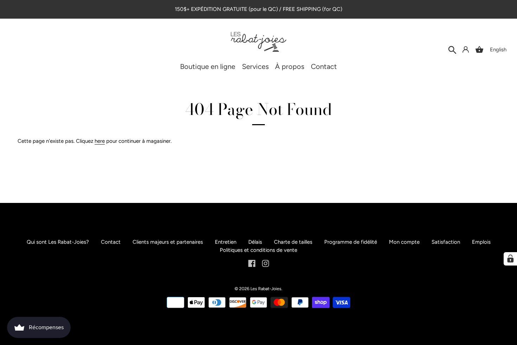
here (100, 141)
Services (255, 67)
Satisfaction (446, 242)
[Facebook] (251, 263)
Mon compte (404, 242)
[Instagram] (265, 263)
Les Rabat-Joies (265, 288)
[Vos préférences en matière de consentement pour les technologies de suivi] (510, 259)
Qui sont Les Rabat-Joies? (58, 242)
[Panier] (479, 49)
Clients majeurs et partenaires (168, 242)
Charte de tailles (293, 242)
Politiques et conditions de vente (258, 250)
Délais (255, 242)
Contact (324, 67)
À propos (289, 67)
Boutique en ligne (207, 67)
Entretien (225, 242)
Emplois (481, 242)
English (498, 49)
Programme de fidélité (350, 242)
